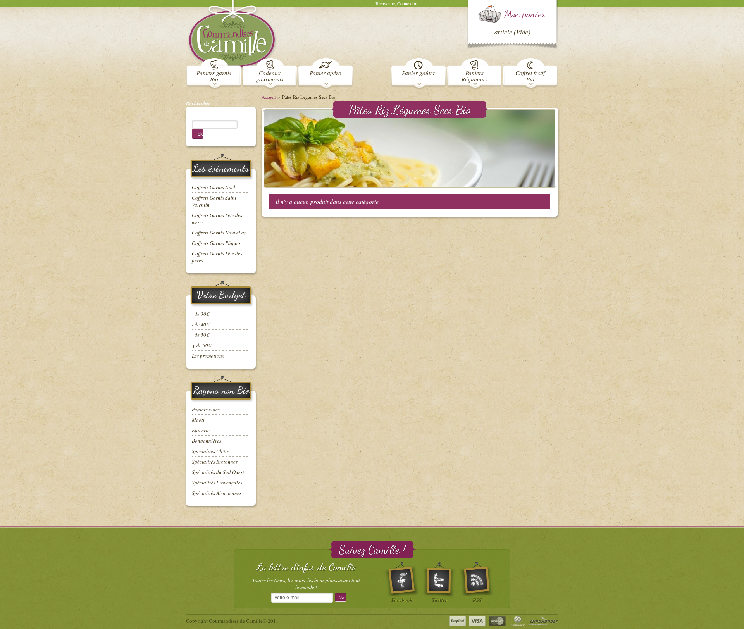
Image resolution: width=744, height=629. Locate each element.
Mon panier (524, 14)
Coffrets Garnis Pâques (216, 243)
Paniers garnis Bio (213, 75)
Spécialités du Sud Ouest (218, 472)
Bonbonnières (206, 440)
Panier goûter (418, 72)
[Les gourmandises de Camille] (232, 35)
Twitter (439, 598)
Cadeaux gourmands (270, 75)
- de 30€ (200, 313)
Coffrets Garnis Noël (213, 187)
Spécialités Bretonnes (215, 461)
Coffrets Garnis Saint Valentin (214, 201)
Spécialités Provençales (217, 482)
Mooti (198, 419)
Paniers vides (206, 409)
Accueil (269, 97)
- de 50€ (200, 334)
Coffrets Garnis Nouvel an (219, 232)
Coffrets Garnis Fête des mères (217, 219)
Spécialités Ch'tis (210, 451)
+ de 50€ (201, 345)
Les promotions (208, 355)
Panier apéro (325, 72)
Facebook (402, 598)
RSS (477, 598)
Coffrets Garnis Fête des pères (217, 257)
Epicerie (201, 430)
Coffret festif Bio (530, 75)
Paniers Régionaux (474, 75)
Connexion (407, 4)
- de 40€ (200, 324)
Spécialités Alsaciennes (216, 492)
